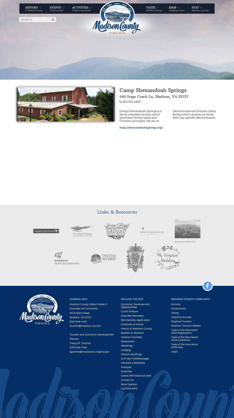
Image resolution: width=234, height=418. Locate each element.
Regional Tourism (181, 321)
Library (175, 312)
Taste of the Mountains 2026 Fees (184, 346)
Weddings (127, 345)
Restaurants (127, 341)
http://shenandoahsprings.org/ (141, 127)
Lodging (126, 349)
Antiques (126, 367)
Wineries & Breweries (133, 362)
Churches (126, 371)
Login (174, 351)
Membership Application (135, 320)
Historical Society (181, 317)
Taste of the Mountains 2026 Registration (184, 331)
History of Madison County (136, 328)
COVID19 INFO (129, 388)
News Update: (129, 384)
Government (178, 308)
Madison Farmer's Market (186, 325)
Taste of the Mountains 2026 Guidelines (184, 338)
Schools (175, 304)
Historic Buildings (131, 354)
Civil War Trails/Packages (135, 358)
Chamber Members (132, 315)
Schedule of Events (132, 324)
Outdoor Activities (131, 337)
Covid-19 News (129, 311)
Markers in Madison (132, 332)
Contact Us (127, 379)
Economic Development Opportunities (135, 306)
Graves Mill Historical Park (136, 375)
